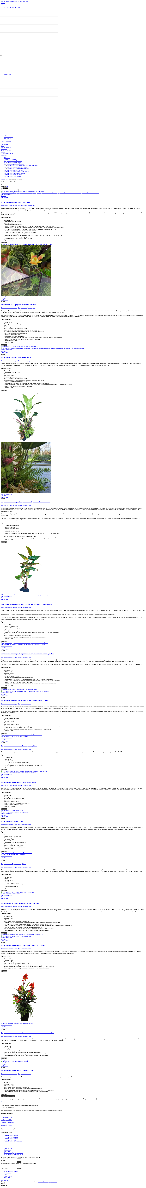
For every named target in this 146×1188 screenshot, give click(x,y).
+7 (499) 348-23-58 (6, 141)
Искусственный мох (10, 1140)
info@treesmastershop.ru (7, 1125)
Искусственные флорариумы (26, 205)
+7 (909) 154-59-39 (6, 1120)
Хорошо (3, 1183)
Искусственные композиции (9, 205)
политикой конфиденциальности (47, 1182)
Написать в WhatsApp (7, 1122)
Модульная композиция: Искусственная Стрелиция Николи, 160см (25, 502)
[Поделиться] (3, 1185)
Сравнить (3, 196)
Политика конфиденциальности (13, 1153)
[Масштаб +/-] (6, 1185)
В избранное (4, 197)
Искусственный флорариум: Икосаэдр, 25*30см (18, 305)
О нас (6, 135)
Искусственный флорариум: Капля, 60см (16, 357)
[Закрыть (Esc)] (1, 1185)
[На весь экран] (4, 1185)
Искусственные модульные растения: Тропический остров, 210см (24, 700)
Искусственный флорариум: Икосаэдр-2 (15, 202)
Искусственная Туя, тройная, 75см (13, 864)
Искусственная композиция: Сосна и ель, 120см (18, 782)
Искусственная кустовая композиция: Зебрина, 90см (20, 903)
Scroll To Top (4, 1180)
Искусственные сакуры (11, 1138)
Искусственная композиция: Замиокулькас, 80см (19, 746)
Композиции (8, 74)
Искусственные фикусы (11, 1137)
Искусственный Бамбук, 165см (12, 821)
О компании (7, 1150)
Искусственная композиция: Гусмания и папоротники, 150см (23, 945)
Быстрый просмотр (6, 194)
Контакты (7, 138)
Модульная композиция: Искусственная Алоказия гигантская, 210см (26, 604)
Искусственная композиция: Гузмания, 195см (17, 1070)
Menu (2, 4)
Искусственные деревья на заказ (13, 1154)
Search (19, 1162)
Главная (3, 179)
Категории (4, 155)
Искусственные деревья (12, 7)
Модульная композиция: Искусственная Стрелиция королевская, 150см (27, 654)
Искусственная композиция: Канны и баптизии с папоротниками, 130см (27, 1033)
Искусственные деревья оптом (13, 1141)
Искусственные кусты (24, 505)
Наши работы (8, 137)
